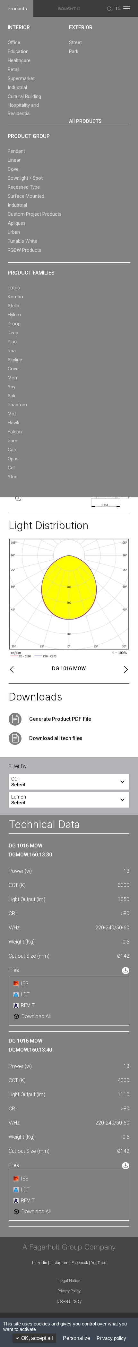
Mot (12, 414)
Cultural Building (24, 96)
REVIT (28, 1005)
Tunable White (22, 241)
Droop (14, 324)
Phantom (17, 405)
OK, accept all (36, 1338)
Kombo (15, 297)
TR (118, 9)
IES (25, 984)
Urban (14, 232)
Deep (13, 333)
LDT (25, 994)
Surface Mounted (26, 196)
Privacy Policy (69, 1290)
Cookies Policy (69, 1301)
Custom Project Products (35, 214)
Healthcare (19, 60)
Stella (13, 306)
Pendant (16, 151)
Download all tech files (55, 738)
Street (75, 42)
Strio (13, 477)
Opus (13, 459)
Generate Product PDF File (60, 719)
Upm (12, 441)
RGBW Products (24, 250)
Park (73, 51)
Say (11, 387)
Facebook (80, 1262)
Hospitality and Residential (23, 109)
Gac (12, 450)
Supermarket (21, 78)
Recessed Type (24, 187)
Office (14, 42)
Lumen (18, 800)
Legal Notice (69, 1280)
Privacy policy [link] (111, 1338)
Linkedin (39, 1262)
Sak (11, 396)
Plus (12, 342)
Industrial (17, 87)
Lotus (14, 288)
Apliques (17, 223)
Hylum (14, 315)
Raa (12, 351)
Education (18, 51)
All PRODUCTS (85, 121)
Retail (13, 69)
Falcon (15, 432)
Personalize (76, 1338)
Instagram (59, 1262)
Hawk (13, 423)
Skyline (15, 360)
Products (17, 9)
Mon (12, 378)
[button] (11, 669)
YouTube (98, 1262)
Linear (14, 160)
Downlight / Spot (25, 178)
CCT (18, 782)
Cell (11, 468)
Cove (13, 169)
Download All (36, 1016)
